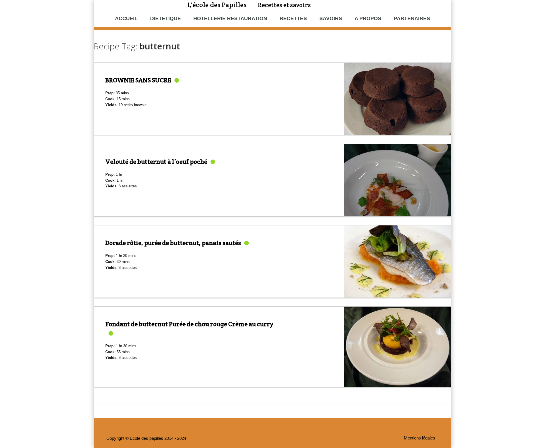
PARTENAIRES (412, 18)
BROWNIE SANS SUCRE (138, 80)
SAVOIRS (330, 18)
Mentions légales (419, 438)
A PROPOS (368, 18)
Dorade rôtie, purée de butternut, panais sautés (173, 243)
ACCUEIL (126, 18)
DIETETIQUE (165, 18)
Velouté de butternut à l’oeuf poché (156, 162)
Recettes (293, 18)
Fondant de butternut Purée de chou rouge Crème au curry (189, 324)
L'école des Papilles (216, 4)
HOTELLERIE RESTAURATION (230, 18)
